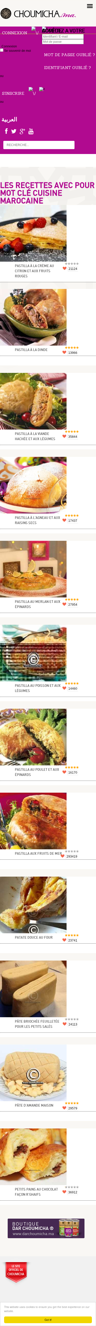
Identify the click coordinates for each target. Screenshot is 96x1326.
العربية (9, 119)
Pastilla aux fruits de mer (38, 854)
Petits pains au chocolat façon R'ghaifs (36, 1192)
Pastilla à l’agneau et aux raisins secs (37, 520)
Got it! (48, 1320)
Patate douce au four (34, 937)
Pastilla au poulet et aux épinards (37, 772)
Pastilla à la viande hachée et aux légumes (35, 436)
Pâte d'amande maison (34, 1105)
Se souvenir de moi (17, 51)
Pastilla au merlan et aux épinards (37, 604)
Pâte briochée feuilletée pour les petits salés (37, 1024)
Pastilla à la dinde (31, 350)
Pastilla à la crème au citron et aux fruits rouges (34, 271)
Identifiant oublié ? (67, 67)
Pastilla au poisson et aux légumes (38, 688)
